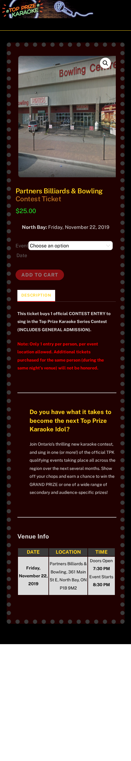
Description (36, 295)
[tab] (36, 296)
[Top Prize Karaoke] (59, 15)
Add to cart (39, 275)
